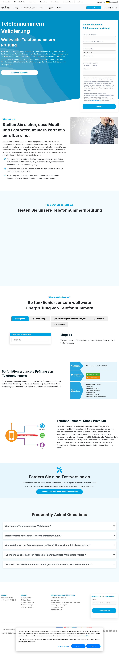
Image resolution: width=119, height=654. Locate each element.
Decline (93, 646)
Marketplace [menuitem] (55, 2)
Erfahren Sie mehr (19, 72)
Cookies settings (63, 646)
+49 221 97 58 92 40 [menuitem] (8, 600)
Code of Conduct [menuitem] (57, 607)
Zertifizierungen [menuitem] (56, 610)
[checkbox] (99, 66)
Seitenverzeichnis (9, 629)
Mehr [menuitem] (59, 8)
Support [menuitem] (50, 8)
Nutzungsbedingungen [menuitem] (59, 605)
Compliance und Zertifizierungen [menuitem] (63, 595)
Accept (78, 646)
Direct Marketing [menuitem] (19, 2)
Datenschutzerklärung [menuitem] (58, 597)
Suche (79, 2)
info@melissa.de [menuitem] (7, 597)
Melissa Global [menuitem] (26, 597)
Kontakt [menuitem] (4, 595)
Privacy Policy (85, 636)
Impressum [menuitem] (55, 600)
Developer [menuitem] (32, 2)
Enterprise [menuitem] (6, 2)
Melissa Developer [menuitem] (27, 602)
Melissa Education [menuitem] (27, 607)
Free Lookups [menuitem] (67, 2)
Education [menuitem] (43, 2)
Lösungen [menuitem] (16, 8)
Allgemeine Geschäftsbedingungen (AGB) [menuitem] (65, 602)
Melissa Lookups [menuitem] (27, 605)
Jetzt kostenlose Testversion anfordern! (59, 492)
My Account (101, 2)
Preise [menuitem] (41, 8)
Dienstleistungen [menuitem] (29, 8)
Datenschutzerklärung (95, 100)
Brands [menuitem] (23, 595)
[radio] (87, 66)
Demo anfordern (94, 8)
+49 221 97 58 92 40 (111, 8)
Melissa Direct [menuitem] (26, 600)
